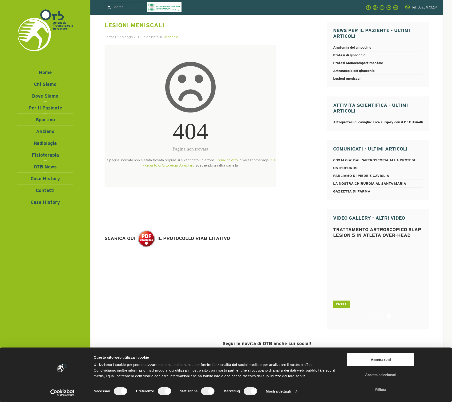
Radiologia (45, 143)
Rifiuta (380, 390)
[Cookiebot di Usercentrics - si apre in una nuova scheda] (62, 392)
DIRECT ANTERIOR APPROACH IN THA (376, 316)
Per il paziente (45, 108)
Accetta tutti (381, 360)
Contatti (45, 190)
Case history (45, 178)
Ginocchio (170, 37)
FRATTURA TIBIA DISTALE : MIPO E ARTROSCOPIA (369, 316)
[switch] (164, 391)
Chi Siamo (45, 84)
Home (45, 72)
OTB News (45, 167)
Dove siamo (45, 96)
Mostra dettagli (278, 391)
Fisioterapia (45, 155)
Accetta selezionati (380, 375)
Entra (341, 304)
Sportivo (45, 119)
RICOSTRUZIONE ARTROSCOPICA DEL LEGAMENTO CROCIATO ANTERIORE (383, 316)
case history (45, 202)
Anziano (45, 131)
